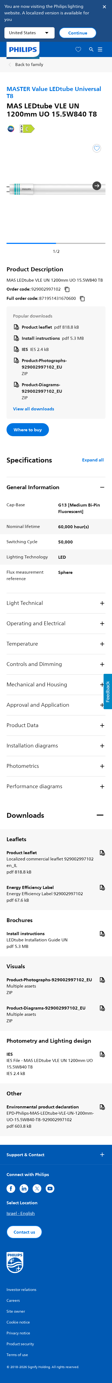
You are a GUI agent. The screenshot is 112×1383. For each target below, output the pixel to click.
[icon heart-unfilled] (78, 49)
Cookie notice (18, 1322)
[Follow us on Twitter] (37, 1188)
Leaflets (16, 839)
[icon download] (102, 852)
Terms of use (17, 1355)
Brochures (20, 920)
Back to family (29, 64)
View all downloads (33, 409)
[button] (15, 185)
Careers (13, 1300)
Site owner (16, 1311)
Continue (77, 33)
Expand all (93, 459)
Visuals (16, 966)
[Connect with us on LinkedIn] (24, 1188)
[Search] (91, 49)
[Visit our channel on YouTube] (50, 1188)
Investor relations (21, 1290)
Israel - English (21, 1213)
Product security (20, 1344)
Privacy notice (18, 1333)
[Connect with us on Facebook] (11, 1188)
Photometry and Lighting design (49, 1040)
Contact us (24, 1232)
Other (14, 1093)
